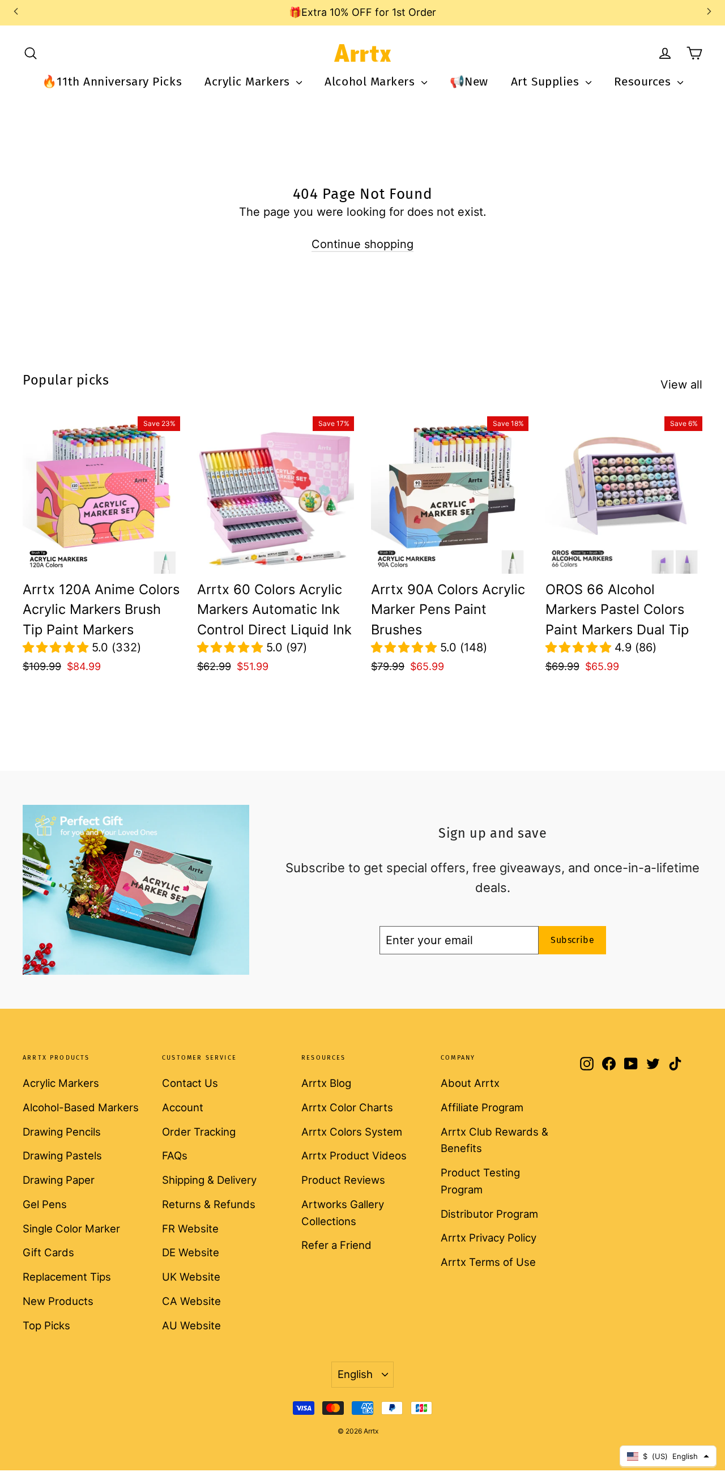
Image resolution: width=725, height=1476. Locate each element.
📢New (469, 81)
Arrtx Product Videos (354, 1155)
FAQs (174, 1155)
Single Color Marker (71, 1228)
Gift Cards (48, 1252)
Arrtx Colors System (351, 1131)
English (355, 1374)
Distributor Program (489, 1214)
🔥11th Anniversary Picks (112, 81)
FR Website (190, 1228)
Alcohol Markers (371, 81)
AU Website (191, 1325)
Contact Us (190, 1083)
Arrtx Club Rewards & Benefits (494, 1140)
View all (681, 384)
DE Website (190, 1252)
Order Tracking (199, 1131)
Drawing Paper (59, 1180)
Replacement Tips (67, 1276)
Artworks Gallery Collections (342, 1212)
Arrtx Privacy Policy (488, 1237)
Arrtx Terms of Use (488, 1262)
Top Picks (46, 1325)
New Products (58, 1301)
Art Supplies (547, 81)
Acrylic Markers (248, 81)
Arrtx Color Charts (347, 1107)
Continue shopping (362, 244)
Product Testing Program (480, 1181)
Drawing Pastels (62, 1155)
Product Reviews (343, 1180)
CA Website (191, 1301)
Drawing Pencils (62, 1131)
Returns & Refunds (208, 1204)
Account (182, 1107)
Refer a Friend (336, 1245)
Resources (644, 81)
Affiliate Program (482, 1107)
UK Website (191, 1276)
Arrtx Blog (326, 1083)
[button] (57, 647)
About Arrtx (470, 1083)
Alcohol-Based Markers (81, 1107)
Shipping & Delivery (209, 1180)
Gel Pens (45, 1204)
